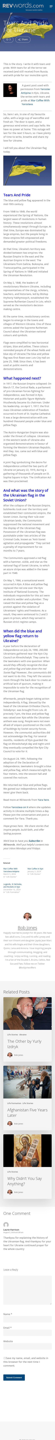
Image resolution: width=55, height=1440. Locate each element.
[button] (51, 6)
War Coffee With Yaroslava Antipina (11, 870)
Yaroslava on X (19, 807)
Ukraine (22, 1034)
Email (7, 1327)
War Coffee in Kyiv (35, 868)
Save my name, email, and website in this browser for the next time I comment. (25, 1361)
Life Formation (14, 1103)
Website (8, 1341)
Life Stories (12, 1034)
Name (7, 1314)
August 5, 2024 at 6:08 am (13, 1232)
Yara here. (43, 799)
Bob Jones (27, 927)
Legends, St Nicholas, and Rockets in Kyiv (12, 885)
